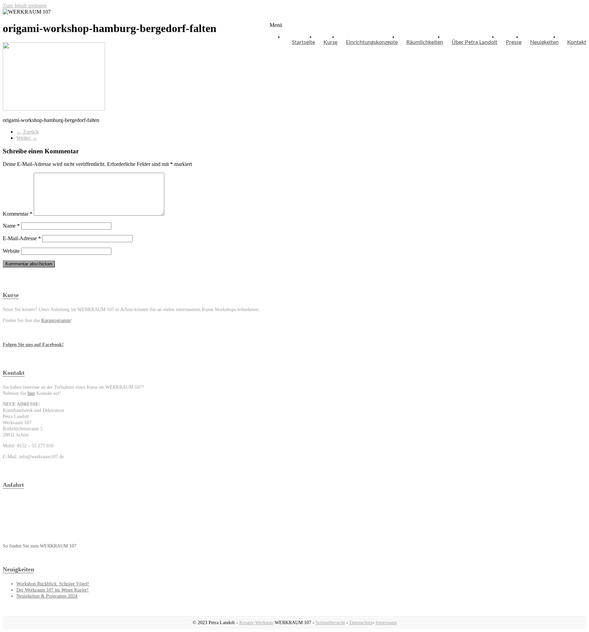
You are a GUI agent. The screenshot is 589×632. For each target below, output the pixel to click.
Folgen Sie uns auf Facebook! (33, 344)
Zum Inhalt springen (24, 6)
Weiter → (26, 138)
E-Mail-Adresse (22, 238)
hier (31, 393)
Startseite (303, 42)
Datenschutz (361, 622)
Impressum (386, 622)
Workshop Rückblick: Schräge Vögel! (52, 583)
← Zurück (27, 132)
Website (11, 251)
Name (11, 226)
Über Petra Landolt (474, 42)
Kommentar (17, 214)
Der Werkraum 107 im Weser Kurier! (52, 589)
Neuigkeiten (544, 42)
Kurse (330, 42)
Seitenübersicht (330, 622)
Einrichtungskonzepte (372, 42)
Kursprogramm (56, 320)
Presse (514, 42)
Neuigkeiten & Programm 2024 (46, 596)
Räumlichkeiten (424, 42)
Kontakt (576, 42)
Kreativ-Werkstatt (256, 622)
